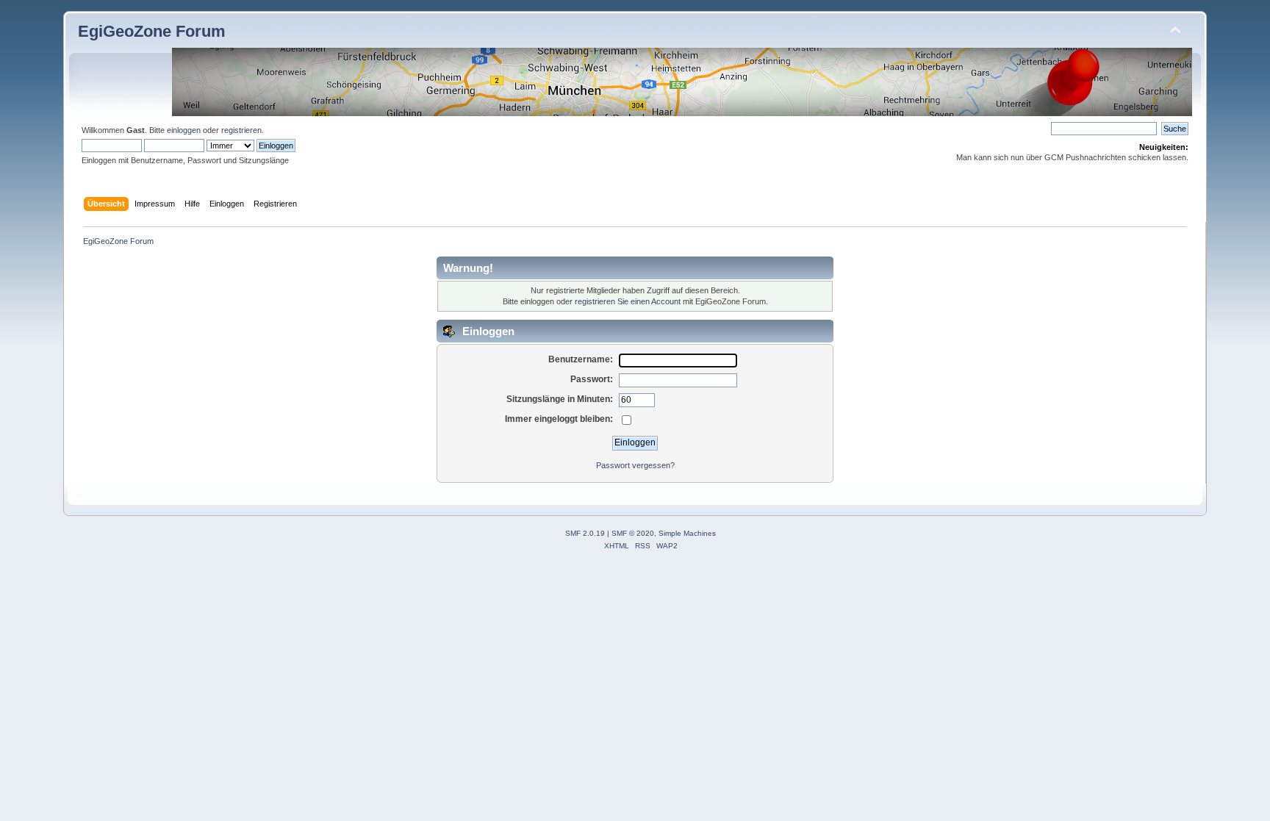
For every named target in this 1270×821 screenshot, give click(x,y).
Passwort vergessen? (635, 465)
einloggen (184, 130)
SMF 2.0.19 (585, 533)
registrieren (241, 130)
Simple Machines (687, 533)
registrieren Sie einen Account (628, 301)
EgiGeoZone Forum (152, 31)
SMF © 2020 (632, 533)
